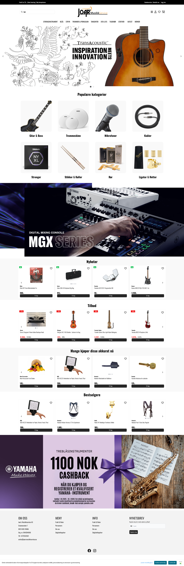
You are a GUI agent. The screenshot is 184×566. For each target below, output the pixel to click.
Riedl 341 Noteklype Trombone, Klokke (104, 422)
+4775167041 (25, 536)
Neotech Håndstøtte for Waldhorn (102, 378)
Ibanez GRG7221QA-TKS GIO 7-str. (140, 288)
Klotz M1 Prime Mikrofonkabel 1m (28, 288)
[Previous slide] (3, 56)
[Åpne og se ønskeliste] (159, 12)
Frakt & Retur (59, 522)
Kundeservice (148, 2)
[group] (36, 281)
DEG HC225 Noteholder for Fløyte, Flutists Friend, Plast (71, 378)
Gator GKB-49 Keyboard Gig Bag (65, 288)
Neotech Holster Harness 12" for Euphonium (68, 422)
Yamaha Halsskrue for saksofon (139, 378)
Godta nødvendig (160, 562)
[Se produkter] (36, 116)
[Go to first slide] (180, 56)
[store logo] (92, 11)
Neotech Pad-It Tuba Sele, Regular (140, 422)
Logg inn (163, 2)
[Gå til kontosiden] (155, 12)
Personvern (58, 525)
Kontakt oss (156, 2)
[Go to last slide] (21, 282)
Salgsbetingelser (60, 532)
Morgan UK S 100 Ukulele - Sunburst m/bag (68, 332)
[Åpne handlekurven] (163, 12)
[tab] (90, 86)
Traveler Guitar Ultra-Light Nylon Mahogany (105, 332)
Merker (137, 21)
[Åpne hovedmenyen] (152, 12)
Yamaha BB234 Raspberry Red (140, 332)
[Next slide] (162, 282)
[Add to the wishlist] (51, 268)
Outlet (130, 21)
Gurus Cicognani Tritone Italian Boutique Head (32, 332)
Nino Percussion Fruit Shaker (27, 378)
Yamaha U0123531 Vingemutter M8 (103, 288)
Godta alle (172, 562)
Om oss (57, 529)
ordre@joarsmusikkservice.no (27, 539)
